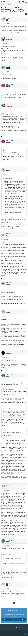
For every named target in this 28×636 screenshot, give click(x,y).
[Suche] (19, 1)
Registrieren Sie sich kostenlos (14, 614)
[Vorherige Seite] (7, 603)
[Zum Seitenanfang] (25, 634)
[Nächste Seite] (20, 603)
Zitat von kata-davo (9, 389)
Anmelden (6, 619)
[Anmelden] (22, 2)
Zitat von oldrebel (8, 178)
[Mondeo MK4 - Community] (4, 2)
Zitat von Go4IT (8, 150)
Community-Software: (14, 631)
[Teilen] (26, 14)
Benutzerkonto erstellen (18, 619)
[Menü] (26, 1)
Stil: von (14, 633)
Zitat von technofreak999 (10, 114)
